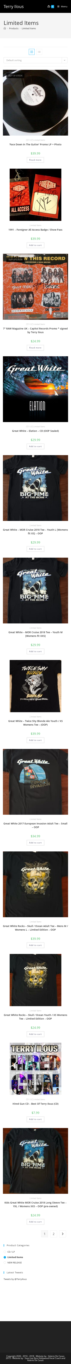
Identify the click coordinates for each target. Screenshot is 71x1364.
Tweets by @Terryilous (15, 1279)
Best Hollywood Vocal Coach (47, 1358)
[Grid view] (32, 52)
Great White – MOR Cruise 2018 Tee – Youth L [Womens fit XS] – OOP (35, 531)
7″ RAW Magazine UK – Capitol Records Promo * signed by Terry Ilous (35, 330)
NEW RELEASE (14, 1262)
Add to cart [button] (35, 245)
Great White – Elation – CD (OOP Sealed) (35, 431)
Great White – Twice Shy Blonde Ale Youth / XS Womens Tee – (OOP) (35, 722)
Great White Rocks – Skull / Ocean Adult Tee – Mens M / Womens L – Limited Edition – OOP (35, 927)
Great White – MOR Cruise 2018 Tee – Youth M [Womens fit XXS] (35, 634)
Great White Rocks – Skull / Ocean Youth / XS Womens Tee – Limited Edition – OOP (35, 1016)
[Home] (5, 28)
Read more (35, 159)
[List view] (39, 52)
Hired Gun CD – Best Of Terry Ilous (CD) (35, 1103)
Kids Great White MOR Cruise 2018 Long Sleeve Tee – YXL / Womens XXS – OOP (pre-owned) (35, 1204)
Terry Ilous (14, 6)
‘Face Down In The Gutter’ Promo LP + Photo (35, 144)
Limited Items (29, 28)
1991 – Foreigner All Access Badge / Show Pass (35, 229)
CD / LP (29, 140)
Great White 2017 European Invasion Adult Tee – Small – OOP (35, 825)
